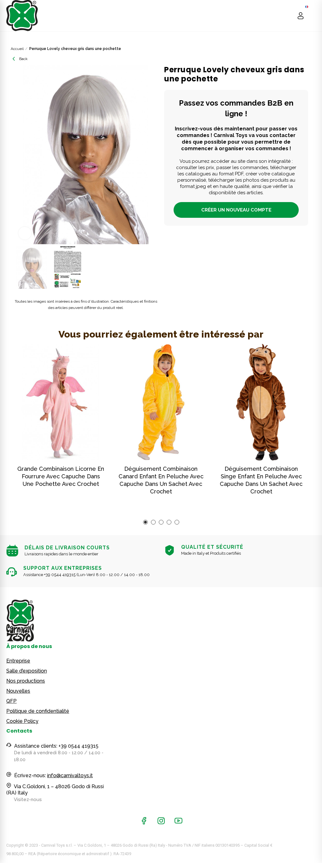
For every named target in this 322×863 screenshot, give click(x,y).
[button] (20, 155)
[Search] (288, 15)
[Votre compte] (300, 15)
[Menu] (313, 15)
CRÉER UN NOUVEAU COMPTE (236, 210)
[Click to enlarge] (25, 233)
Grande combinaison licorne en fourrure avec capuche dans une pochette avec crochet (60, 476)
